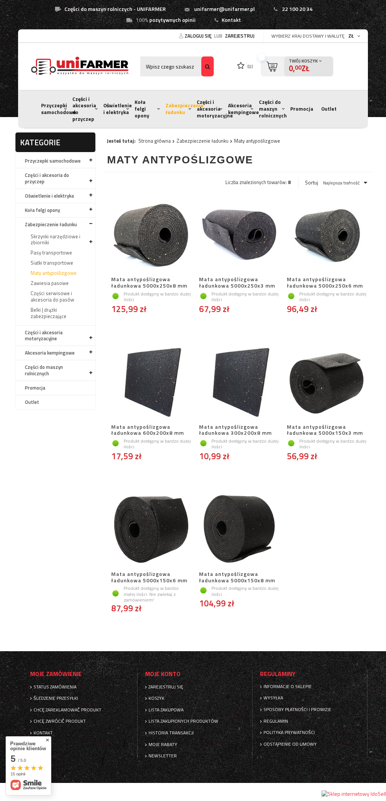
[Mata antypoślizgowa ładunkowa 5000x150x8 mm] (239, 529)
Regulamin (275, 721)
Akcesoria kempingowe (243, 109)
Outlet (329, 109)
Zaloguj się (199, 36)
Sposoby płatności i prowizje (297, 709)
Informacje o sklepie (287, 686)
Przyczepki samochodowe (58, 109)
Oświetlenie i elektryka (117, 109)
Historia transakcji (171, 733)
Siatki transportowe (52, 262)
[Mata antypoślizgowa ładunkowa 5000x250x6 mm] (326, 235)
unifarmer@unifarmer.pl (224, 9)
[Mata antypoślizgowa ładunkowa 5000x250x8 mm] (151, 235)
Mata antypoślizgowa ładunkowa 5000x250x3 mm (237, 282)
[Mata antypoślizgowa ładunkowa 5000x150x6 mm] (151, 529)
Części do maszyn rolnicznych (273, 108)
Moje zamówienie (56, 674)
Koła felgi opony (142, 108)
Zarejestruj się (166, 687)
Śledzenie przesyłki (56, 698)
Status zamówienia (55, 687)
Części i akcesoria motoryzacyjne (215, 108)
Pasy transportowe (51, 252)
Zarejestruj (239, 36)
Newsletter (163, 756)
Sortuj (311, 182)
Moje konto (163, 674)
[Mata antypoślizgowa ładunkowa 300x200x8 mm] (239, 382)
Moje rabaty (163, 744)
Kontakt (231, 20)
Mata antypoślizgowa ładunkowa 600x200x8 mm (147, 430)
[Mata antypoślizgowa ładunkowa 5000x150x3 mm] (326, 382)
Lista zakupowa (166, 710)
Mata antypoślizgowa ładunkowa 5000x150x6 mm (149, 577)
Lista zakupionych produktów (183, 721)
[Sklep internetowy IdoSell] (354, 793)
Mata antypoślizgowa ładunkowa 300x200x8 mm (235, 430)
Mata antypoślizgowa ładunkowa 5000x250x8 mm (149, 282)
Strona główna (154, 141)
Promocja (301, 109)
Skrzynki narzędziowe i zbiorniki (55, 240)
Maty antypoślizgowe (54, 273)
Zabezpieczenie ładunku (184, 109)
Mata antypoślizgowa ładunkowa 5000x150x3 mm (325, 430)
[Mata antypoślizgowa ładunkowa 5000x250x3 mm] (239, 235)
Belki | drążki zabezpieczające (48, 313)
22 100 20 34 (297, 9)
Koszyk (156, 698)
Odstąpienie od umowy (290, 744)
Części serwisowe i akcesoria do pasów (52, 296)
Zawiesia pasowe (50, 283)
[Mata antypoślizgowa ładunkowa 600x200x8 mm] (151, 382)
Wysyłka (273, 698)
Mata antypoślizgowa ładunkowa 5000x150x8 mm (237, 577)
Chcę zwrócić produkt (60, 721)
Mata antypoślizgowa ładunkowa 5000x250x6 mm (325, 282)
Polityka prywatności (289, 732)
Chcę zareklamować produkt (67, 710)
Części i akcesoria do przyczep (84, 109)
